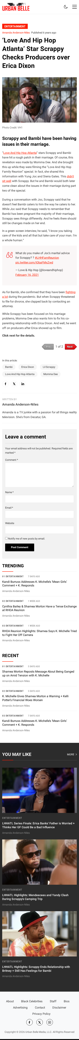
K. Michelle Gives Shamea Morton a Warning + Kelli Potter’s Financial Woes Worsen (35, 698)
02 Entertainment (13, 601)
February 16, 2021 (27, 275)
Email (9, 507)
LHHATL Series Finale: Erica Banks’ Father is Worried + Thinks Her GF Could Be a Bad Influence (38, 825)
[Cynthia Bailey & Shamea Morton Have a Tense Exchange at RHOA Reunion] (39, 610)
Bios (66, 1001)
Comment (11, 459)
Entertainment (15, 26)
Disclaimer (59, 1007)
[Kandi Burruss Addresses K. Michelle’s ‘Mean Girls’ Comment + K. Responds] (39, 585)
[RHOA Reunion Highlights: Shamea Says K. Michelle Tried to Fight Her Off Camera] (39, 633)
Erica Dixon (27, 367)
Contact (40, 1007)
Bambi (8, 367)
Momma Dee (50, 374)
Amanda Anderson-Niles (16, 32)
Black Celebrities (31, 1001)
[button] (74, 6)
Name (9, 492)
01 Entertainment (13, 576)
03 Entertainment (13, 625)
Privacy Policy (41, 1014)
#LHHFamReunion (47, 257)
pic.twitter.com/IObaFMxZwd (34, 262)
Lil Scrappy (49, 367)
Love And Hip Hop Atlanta (20, 153)
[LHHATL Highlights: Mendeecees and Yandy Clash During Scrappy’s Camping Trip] (39, 873)
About (10, 1001)
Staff (53, 1001)
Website (9, 523)
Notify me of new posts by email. (26, 538)
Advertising (20, 1007)
